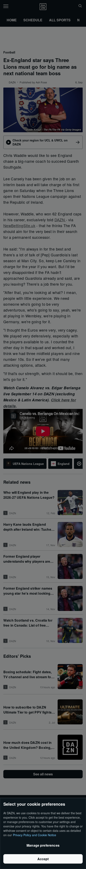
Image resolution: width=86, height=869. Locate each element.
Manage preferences (43, 845)
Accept (43, 858)
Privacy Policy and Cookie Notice (34, 835)
